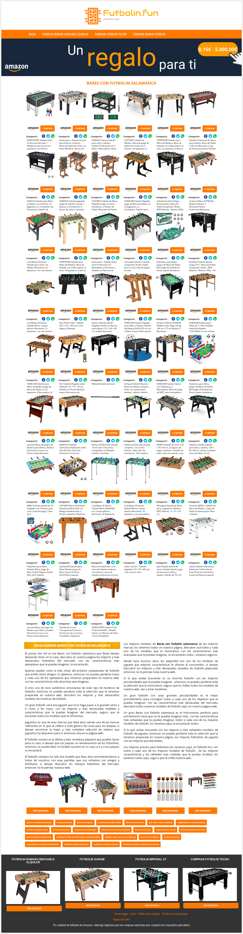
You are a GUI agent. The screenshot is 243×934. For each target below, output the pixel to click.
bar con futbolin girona (160, 822)
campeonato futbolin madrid (191, 822)
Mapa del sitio (121, 919)
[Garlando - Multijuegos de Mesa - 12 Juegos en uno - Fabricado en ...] (202, 789)
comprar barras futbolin (149, 34)
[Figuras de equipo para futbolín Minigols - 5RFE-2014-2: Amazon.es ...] (137, 789)
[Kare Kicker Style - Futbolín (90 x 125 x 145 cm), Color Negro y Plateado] (73, 289)
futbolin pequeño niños (109, 822)
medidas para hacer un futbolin (120, 837)
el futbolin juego (61, 830)
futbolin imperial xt (150, 859)
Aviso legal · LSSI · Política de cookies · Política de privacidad (151, 913)
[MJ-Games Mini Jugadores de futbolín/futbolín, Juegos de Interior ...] (73, 789)
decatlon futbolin (135, 822)
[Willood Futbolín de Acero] (105, 350)
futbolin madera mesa (37, 830)
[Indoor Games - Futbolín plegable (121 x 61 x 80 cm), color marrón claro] (137, 533)
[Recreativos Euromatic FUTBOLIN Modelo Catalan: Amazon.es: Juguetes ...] (40, 789)
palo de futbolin (85, 822)
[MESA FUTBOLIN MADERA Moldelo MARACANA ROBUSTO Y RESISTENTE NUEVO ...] (105, 789)
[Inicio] (121, 27)
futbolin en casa (143, 830)
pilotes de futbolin (150, 837)
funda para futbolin (166, 830)
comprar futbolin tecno (210, 859)
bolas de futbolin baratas (39, 822)
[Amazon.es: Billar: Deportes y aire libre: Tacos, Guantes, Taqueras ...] (170, 789)
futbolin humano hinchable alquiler (65, 34)
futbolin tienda (64, 822)
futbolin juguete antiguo (193, 830)
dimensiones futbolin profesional (43, 844)
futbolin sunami (172, 837)
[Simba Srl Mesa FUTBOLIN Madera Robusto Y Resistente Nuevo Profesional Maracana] (202, 168)
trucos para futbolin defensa (115, 830)
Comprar (47, 128)
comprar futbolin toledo (111, 34)
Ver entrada (41, 810)
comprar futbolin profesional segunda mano (78, 837)
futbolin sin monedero (85, 830)
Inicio (32, 34)
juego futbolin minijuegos (39, 837)
